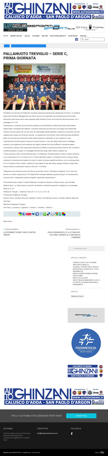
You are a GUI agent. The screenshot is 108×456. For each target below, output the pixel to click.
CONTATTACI (81, 416)
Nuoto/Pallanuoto (58, 36)
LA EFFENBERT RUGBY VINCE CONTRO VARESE (19, 232)
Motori (45, 36)
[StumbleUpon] (60, 214)
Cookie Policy (36, 452)
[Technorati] (44, 214)
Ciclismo (35, 36)
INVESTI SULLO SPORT (80, 278)
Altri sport (73, 36)
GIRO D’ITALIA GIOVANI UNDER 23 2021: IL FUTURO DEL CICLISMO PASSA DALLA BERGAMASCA (86, 282)
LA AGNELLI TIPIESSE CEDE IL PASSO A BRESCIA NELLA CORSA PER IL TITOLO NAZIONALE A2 (86, 269)
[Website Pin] (20, 214)
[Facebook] (24, 214)
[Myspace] (37, 214)
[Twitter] (33, 214)
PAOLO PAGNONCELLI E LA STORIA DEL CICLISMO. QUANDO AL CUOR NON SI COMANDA (64, 233)
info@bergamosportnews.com (47, 433)
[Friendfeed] (41, 214)
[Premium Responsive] (63, 214)
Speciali (83, 36)
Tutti (5, 36)
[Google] (56, 214)
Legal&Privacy (26, 452)
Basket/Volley (16, 36)
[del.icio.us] (48, 214)
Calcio (27, 36)
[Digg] (52, 214)
